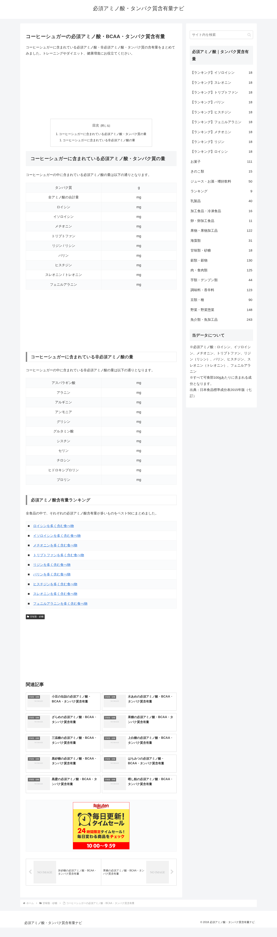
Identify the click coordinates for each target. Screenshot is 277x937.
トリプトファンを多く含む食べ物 (58, 555)
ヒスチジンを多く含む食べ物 (55, 584)
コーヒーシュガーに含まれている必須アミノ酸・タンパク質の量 (102, 134)
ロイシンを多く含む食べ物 (53, 526)
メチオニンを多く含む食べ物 (55, 545)
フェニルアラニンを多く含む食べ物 (60, 603)
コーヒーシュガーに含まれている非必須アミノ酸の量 (99, 140)
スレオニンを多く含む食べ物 (55, 594)
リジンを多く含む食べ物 (51, 565)
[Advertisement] (101, 87)
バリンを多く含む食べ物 (51, 574)
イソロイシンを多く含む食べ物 (57, 536)
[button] (249, 35)
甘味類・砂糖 (37, 616)
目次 (95, 125)
